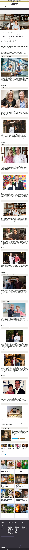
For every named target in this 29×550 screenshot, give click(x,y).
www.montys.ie (3, 142)
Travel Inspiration (24, 526)
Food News (9, 524)
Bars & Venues (10, 527)
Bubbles (16, 526)
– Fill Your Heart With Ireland (24, 528)
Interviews (9, 531)
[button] (27, 4)
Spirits (16, 532)
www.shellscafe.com (3, 85)
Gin (15, 531)
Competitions (3, 529)
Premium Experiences (12, 9)
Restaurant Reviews (10, 529)
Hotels (9, 525)
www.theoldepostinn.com (4, 349)
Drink (16, 522)
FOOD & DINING (10, 522)
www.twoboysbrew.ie (3, 299)
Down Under (23, 534)
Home (1, 32)
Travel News (23, 524)
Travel (23, 522)
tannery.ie (2, 325)
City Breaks (23, 527)
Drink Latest (16, 524)
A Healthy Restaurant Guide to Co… (11, 448)
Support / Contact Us (3, 540)
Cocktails (16, 529)
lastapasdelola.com (3, 272)
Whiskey (16, 530)
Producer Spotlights (10, 533)
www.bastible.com (3, 375)
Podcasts (9, 532)
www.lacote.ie (2, 223)
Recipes (24, 9)
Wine (15, 525)
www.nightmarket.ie (3, 198)
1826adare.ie (2, 247)
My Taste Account (3, 537)
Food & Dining (19, 9)
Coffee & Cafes (10, 528)
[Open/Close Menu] (5, 6)
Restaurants (9, 526)
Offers (2, 525)
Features (2, 9)
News (6, 9)
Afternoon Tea (9, 530)
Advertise (2, 539)
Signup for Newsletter (3, 538)
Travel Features (24, 525)
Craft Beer (16, 528)
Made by (27, 549)
